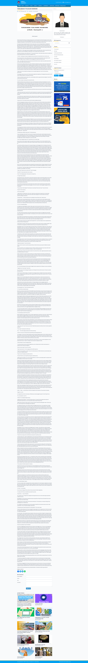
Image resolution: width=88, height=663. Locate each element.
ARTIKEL (40, 5)
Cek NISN (55, 56)
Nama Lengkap (19, 576)
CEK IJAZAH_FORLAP (57, 62)
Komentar (19, 582)
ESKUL (35, 5)
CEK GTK (55, 64)
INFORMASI (45, 5)
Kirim (29, 588)
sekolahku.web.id (68, 661)
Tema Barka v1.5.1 (32, 661)
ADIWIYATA (52, 5)
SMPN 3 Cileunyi (26, 661)
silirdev (38, 661)
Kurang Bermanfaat (58, 73)
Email (18, 578)
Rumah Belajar (56, 58)
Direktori (27, 5)
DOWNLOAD (57, 5)
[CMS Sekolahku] (62, 87)
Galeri (31, 5)
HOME (19, 5)
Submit (57, 75)
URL (18, 580)
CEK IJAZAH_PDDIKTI (58, 60)
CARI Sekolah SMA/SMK (58, 52)
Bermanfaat (57, 71)
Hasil (62, 75)
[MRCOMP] (62, 115)
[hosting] (62, 100)
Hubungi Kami (63, 5)
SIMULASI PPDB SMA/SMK (58, 54)
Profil (22, 5)
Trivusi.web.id (56, 49)
